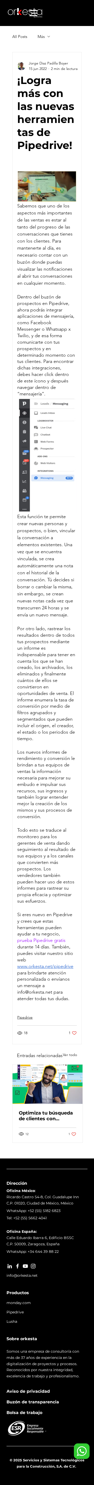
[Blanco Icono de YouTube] (25, 1266)
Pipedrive (25, 1017)
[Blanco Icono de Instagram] (33, 1266)
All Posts (19, 36)
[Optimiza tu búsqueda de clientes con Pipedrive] (48, 1084)
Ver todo (70, 1054)
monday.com (19, 1302)
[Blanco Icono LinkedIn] (10, 1266)
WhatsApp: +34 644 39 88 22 (33, 1251)
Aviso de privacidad (28, 1391)
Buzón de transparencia (33, 1401)
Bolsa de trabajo (24, 1412)
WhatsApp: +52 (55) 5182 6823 (34, 1210)
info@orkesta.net (22, 1275)
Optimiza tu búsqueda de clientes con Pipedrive (46, 1116)
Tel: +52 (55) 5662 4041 (27, 1218)
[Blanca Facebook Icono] (17, 1266)
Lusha (12, 1321)
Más (41, 36)
